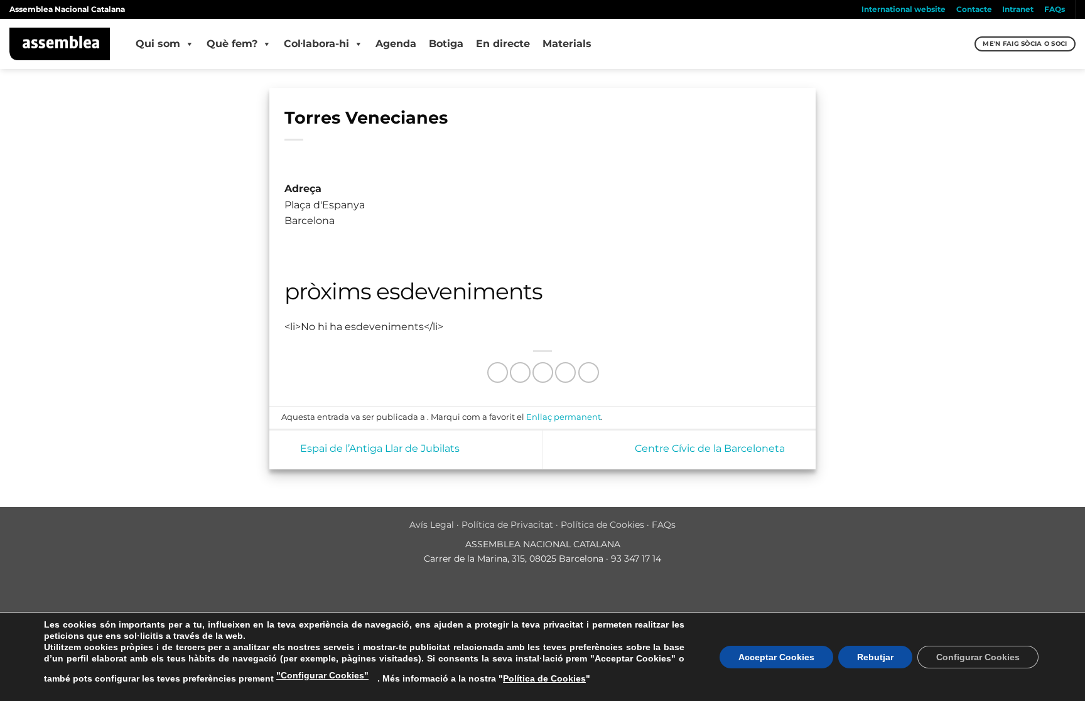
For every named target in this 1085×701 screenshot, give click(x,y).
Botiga (446, 44)
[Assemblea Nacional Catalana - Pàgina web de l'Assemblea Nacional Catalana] (60, 44)
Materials (566, 44)
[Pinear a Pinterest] (565, 372)
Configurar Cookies (978, 657)
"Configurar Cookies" (322, 675)
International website (903, 9)
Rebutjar (875, 657)
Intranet (1018, 9)
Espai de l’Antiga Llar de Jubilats (379, 449)
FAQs (1054, 9)
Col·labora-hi (316, 44)
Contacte (974, 9)
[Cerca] (963, 44)
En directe (503, 44)
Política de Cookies (602, 524)
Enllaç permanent (563, 417)
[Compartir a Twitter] (520, 372)
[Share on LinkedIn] (588, 372)
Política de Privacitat (507, 524)
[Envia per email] (542, 372)
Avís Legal (431, 524)
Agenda (395, 44)
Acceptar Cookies (776, 657)
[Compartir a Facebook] (497, 372)
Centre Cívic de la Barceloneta (711, 449)
